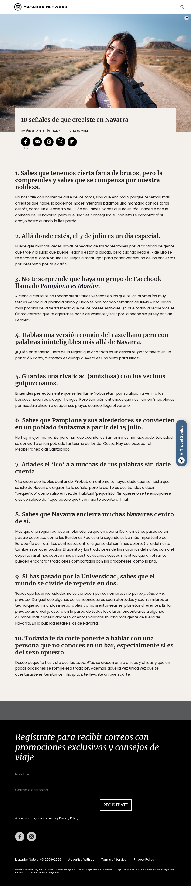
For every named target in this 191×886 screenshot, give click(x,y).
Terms (51, 818)
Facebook (19, 836)
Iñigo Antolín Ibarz (43, 131)
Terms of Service (114, 859)
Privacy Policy (68, 818)
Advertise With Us (81, 859)
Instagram (31, 836)
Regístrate (115, 805)
